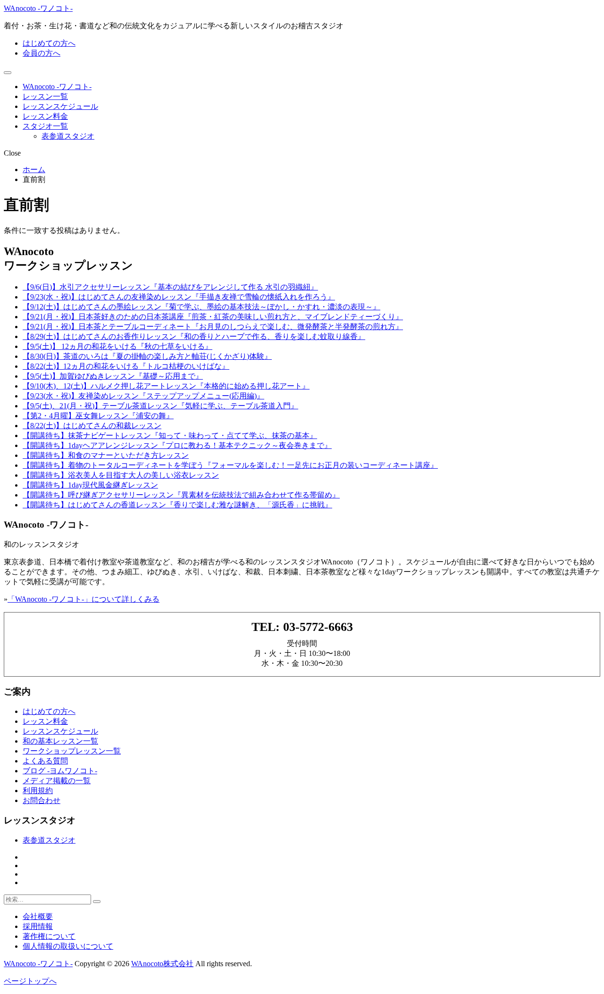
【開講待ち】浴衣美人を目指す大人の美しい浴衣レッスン (121, 475)
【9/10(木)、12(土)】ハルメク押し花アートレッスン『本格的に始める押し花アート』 (166, 386)
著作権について (49, 936)
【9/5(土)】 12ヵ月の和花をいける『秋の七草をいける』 (117, 346)
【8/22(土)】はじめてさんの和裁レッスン (92, 426)
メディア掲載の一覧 (57, 781)
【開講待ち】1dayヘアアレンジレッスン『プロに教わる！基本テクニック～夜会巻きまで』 (177, 445)
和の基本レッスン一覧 (60, 741)
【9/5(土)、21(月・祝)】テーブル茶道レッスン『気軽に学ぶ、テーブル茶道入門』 (160, 406)
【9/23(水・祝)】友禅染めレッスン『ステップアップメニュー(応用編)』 (143, 396)
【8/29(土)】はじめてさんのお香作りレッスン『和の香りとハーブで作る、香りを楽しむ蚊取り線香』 (194, 336)
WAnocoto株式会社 (162, 964)
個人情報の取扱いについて (68, 946)
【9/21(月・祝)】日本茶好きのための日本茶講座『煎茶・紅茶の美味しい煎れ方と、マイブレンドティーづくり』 (213, 317)
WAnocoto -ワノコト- (38, 8)
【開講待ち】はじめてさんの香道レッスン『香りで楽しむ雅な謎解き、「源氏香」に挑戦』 (177, 505)
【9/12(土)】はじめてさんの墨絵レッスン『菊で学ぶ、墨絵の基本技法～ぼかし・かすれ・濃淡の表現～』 (201, 307)
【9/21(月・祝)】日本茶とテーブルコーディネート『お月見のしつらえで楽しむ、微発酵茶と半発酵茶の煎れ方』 (213, 327)
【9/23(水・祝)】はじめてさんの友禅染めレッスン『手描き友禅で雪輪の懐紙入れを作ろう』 (179, 297)
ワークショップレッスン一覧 (72, 751)
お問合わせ (41, 800)
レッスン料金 (45, 116)
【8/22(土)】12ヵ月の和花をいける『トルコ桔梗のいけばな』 (126, 366)
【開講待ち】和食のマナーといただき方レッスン (106, 455)
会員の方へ (41, 53)
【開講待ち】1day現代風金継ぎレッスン (90, 485)
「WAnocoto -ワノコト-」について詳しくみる (83, 599)
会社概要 (38, 916)
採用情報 (38, 926)
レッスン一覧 (45, 96)
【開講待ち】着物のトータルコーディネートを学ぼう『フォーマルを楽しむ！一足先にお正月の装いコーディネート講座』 (230, 465)
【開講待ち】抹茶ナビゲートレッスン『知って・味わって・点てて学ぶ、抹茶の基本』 (170, 435)
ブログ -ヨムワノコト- (60, 771)
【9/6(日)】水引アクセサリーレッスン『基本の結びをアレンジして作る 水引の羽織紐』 (170, 287)
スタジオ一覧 (45, 126)
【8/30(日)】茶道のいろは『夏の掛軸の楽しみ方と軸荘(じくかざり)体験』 (147, 356)
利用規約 (38, 791)
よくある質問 (45, 761)
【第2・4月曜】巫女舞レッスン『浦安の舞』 (98, 416)
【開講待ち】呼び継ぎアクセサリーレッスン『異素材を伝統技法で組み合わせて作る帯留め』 (181, 495)
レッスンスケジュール (60, 106)
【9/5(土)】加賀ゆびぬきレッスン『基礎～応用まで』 (113, 376)
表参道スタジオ (68, 136)
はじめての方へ (49, 43)
